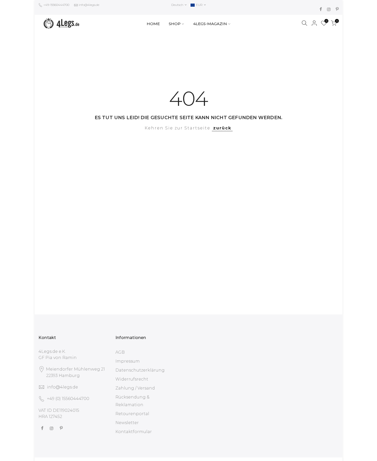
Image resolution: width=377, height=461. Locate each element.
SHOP (175, 23)
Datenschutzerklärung (140, 370)
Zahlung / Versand (135, 388)
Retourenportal (132, 413)
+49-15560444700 (56, 5)
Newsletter (127, 422)
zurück (222, 128)
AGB (120, 352)
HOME (153, 23)
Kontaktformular (133, 431)
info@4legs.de (89, 5)
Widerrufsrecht (131, 379)
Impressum (127, 361)
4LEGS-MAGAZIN (210, 23)
